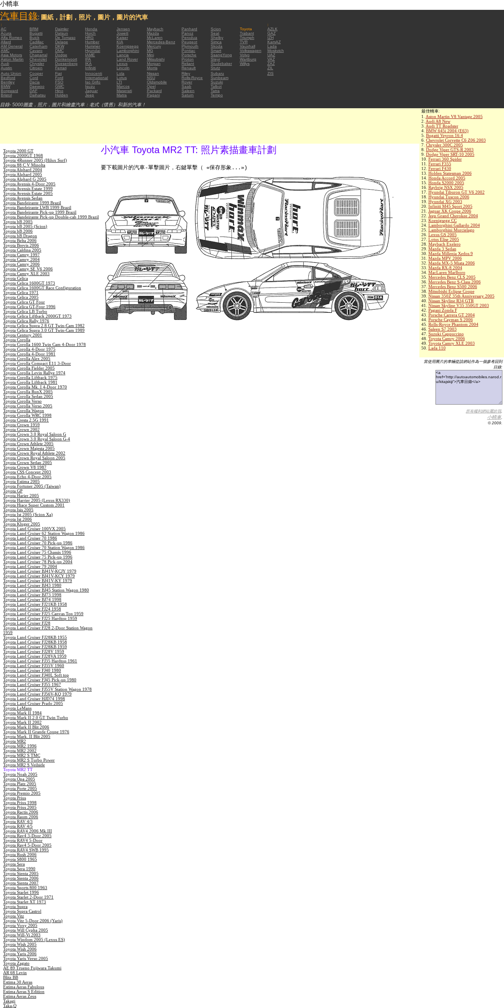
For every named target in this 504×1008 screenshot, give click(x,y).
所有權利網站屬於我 (483, 411)
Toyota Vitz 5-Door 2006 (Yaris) (33, 920)
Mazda (153, 33)
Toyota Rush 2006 (20, 854)
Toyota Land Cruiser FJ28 (26, 623)
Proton (188, 59)
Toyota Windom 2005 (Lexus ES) (34, 939)
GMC (59, 86)
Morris (152, 68)
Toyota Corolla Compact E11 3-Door (37, 363)
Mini (150, 55)
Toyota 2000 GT (18, 150)
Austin (6, 68)
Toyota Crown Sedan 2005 (27, 462)
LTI (119, 82)
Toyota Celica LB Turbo (25, 311)
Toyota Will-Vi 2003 (22, 934)
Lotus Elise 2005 (443, 239)
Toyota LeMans (17, 708)
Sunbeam (219, 78)
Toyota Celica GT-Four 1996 (29, 306)
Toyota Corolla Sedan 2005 (28, 396)
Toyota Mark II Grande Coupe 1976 (36, 731)
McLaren (155, 37)
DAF (33, 91)
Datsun (61, 33)
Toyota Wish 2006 (20, 949)
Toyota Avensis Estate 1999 (28, 188)
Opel (151, 86)
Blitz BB (10, 977)
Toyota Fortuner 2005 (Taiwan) (32, 486)
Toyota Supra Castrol (22, 911)
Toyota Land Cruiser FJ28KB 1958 (35, 642)
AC (3, 29)
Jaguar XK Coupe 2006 (449, 211)
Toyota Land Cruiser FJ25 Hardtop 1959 (40, 618)
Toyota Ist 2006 (17, 519)
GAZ (271, 33)
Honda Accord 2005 (446, 178)
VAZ (271, 59)
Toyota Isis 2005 (18, 509)
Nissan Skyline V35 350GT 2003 (458, 305)
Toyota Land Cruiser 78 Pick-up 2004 (37, 561)
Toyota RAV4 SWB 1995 (26, 849)
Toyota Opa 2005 (19, 779)
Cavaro (36, 50)
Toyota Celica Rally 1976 (26, 320)
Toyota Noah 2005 (20, 774)
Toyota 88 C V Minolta (24, 165)
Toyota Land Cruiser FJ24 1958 (32, 609)
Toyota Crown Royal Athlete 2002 (34, 453)
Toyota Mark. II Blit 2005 (26, 736)
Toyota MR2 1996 (20, 746)
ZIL (270, 68)
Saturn (188, 95)
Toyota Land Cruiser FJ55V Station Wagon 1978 (47, 689)
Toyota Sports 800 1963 (25, 887)
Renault (189, 68)
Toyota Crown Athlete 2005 (28, 443)
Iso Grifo (92, 82)
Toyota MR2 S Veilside (24, 764)
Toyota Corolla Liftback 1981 (30, 382)
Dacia (35, 82)
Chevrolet (38, 59)
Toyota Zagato (16, 963)
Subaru (217, 73)
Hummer (92, 46)
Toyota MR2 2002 (20, 750)
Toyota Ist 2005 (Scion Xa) (28, 514)
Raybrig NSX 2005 (445, 187)
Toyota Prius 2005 (20, 807)
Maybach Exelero (444, 244)
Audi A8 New (438, 121)
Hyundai (92, 50)
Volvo (245, 55)
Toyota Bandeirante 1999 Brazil (32, 202)
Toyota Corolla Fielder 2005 (29, 368)
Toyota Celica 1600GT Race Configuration (42, 287)
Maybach (155, 29)
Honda (91, 29)
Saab (186, 86)
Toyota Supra (15, 906)
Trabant (247, 33)
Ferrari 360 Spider (445, 159)
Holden (61, 95)
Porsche (189, 55)
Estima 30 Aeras (17, 982)
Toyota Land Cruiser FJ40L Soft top (36, 675)
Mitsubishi (156, 59)
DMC (59, 50)
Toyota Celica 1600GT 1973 (29, 283)
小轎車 (494, 417)
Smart (216, 50)
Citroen (36, 68)
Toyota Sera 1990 (19, 868)
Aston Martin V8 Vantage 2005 (454, 116)
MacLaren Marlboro (446, 272)
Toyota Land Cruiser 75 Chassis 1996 (37, 552)
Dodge (61, 55)
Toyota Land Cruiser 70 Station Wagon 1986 (44, 547)
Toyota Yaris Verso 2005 (25, 958)
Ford (59, 78)
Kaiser (122, 37)
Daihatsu (38, 95)
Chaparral (38, 55)
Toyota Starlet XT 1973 (24, 901)
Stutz (215, 68)
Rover (187, 82)
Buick (34, 37)
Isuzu (90, 86)
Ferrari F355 (439, 163)
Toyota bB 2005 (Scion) (25, 226)
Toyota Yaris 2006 (20, 953)
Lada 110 (437, 348)
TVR (244, 42)
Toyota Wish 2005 (20, 944)
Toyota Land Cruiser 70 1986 (30, 538)
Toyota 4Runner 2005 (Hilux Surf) (35, 160)
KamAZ (274, 42)
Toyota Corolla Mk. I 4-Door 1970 (35, 387)
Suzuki (217, 82)
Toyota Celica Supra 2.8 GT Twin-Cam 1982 (44, 325)
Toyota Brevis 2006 (21, 245)
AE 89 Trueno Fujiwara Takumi (32, 967)
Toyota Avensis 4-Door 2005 (29, 183)
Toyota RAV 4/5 (18, 826)
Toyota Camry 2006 (446, 338)
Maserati (124, 91)
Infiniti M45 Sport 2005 (450, 206)
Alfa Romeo (11, 37)
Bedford (8, 78)
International (96, 78)
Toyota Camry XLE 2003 (451, 343)
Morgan (154, 63)
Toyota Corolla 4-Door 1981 (29, 353)
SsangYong (221, 55)
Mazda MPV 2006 (445, 258)
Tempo (217, 95)
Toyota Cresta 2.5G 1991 (26, 420)
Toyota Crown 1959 (21, 424)
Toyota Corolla (16, 339)
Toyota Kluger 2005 (21, 524)
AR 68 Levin (15, 972)
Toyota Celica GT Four (24, 302)
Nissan (153, 73)
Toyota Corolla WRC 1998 (27, 415)
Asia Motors (11, 55)
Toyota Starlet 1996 (21, 892)
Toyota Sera (14, 864)
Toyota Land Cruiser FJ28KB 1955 (35, 637)
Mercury (154, 46)
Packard (154, 91)
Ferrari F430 (439, 168)
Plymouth (190, 46)
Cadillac (37, 42)
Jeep (89, 95)
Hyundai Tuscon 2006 (448, 196)
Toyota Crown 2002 (21, 429)
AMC (5, 50)
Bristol (6, 95)
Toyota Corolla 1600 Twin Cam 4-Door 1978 (44, 344)
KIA (120, 42)
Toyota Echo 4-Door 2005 (27, 476)
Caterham (38, 46)
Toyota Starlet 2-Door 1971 (28, 897)
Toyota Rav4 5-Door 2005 (27, 845)
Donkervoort (66, 59)
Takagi (9, 1001)
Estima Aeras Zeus (19, 996)
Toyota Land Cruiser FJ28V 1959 (33, 651)
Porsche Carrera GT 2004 (451, 315)
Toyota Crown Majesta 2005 (29, 448)
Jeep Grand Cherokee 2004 (453, 215)
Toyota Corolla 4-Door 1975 (29, 349)
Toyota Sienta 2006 (21, 878)
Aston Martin (12, 59)
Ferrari (61, 68)
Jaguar (91, 91)
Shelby (217, 37)
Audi (5, 63)
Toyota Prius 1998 (20, 802)
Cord (34, 78)
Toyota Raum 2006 (20, 816)
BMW (5, 86)
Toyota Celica (15, 278)
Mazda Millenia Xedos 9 (450, 253)
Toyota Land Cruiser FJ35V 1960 (33, 665)
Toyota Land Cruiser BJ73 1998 (32, 594)
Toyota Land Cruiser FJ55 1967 (32, 684)
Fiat (58, 73)
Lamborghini (128, 50)
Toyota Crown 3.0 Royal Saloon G (34, 434)
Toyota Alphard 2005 (22, 174)
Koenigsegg (128, 46)
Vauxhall (247, 46)
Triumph (247, 37)
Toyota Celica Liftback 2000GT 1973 (37, 316)
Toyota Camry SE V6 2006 (28, 268)
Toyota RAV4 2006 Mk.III (27, 831)
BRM (34, 29)
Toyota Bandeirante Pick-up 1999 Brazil (39, 212)
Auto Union (11, 73)
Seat (215, 33)
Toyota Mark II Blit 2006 (26, 727)
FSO (59, 82)
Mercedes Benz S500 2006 (452, 286)
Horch (90, 33)
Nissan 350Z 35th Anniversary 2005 (461, 296)
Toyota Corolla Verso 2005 (27, 405)
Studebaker (221, 63)
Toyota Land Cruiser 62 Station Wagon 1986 (44, 533)
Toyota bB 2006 (18, 231)
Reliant (188, 63)
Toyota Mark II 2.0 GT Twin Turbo (35, 717)
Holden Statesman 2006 (450, 173)
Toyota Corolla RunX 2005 (28, 391)
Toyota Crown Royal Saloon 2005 (34, 457)
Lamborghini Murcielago (451, 229)
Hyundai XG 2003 (445, 201)
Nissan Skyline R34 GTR (451, 300)
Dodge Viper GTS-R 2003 (450, 149)
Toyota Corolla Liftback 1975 (30, 377)
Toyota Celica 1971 (21, 292)
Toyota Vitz (13, 916)
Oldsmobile (157, 82)
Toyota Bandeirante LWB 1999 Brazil (37, 207)
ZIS (270, 73)
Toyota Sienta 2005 (21, 873)
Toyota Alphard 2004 (22, 169)
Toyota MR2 (14, 741)
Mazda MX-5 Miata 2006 (451, 263)
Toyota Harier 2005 (21, 495)
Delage (61, 42)
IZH (270, 37)
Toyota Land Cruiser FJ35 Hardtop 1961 (40, 660)
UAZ (271, 55)
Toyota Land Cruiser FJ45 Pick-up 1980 (39, 679)
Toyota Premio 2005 (22, 793)
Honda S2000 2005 (446, 182)
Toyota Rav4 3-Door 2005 (27, 835)
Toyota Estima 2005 (21, 481)
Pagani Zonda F (442, 310)
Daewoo (37, 86)
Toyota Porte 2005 (20, 788)
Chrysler (37, 63)
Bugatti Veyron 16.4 (444, 135)
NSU (151, 78)
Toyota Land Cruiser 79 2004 (30, 566)
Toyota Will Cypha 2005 (25, 930)
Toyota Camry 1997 (21, 254)
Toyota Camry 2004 (21, 259)
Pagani (153, 95)
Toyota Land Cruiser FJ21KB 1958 (35, 604)
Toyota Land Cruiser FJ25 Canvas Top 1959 (43, 613)
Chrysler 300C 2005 (444, 144)
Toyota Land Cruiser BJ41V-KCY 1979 (39, 575)
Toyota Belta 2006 (20, 240)
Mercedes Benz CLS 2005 (452, 277)
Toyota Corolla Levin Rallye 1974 (34, 372)
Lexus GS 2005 (442, 234)
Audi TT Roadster (442, 126)
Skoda (216, 46)
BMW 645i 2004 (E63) (447, 130)
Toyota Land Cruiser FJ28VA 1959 (35, 656)
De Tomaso (65, 37)
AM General (11, 46)
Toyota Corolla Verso (22, 401)
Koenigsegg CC (442, 220)
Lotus (122, 78)
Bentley (8, 82)
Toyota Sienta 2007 (21, 882)
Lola (120, 73)
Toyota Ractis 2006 (20, 812)
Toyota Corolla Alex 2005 (26, 358)
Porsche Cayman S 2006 (450, 319)
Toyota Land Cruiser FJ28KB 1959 (35, 646)
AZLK (272, 29)
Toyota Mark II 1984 (22, 712)
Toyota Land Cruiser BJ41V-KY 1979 (37, 580)
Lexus (122, 63)
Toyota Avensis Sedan (23, 198)
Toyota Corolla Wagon (23, 410)
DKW (59, 46)
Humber (92, 42)
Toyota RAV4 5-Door (23, 840)
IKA (88, 63)
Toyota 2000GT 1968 (23, 155)
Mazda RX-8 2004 (445, 267)
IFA (88, 59)
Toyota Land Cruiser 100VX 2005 (34, 528)
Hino (59, 91)
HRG (89, 37)
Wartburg (248, 59)
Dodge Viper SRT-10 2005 (450, 154)
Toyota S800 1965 (20, 859)
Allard (6, 42)
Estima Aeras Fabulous (23, 986)
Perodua (189, 37)
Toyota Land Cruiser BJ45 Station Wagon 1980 (46, 590)
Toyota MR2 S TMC (21, 755)
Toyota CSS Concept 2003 (27, 472)
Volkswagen (250, 50)
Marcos (123, 86)
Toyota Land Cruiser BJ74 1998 (32, 599)
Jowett (122, 33)
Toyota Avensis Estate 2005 (28, 193)
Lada (272, 46)
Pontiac (188, 50)
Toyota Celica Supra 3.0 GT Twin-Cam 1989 (44, 330)
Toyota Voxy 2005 (20, 925)
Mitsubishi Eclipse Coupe (451, 291)
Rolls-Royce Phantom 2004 (453, 324)
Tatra (215, 91)
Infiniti (90, 68)
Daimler (62, 29)
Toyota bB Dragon (20, 235)
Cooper (36, 73)
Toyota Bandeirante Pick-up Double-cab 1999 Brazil (51, 217)
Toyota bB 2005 (18, 221)
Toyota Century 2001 (22, 335)
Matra (122, 95)
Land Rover (127, 59)
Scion (216, 29)
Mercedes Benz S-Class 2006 (454, 281)
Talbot (216, 86)
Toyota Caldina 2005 (22, 250)
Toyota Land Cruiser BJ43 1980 (32, 585)
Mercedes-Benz (161, 42)
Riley (186, 73)
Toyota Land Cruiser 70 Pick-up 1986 (37, 542)
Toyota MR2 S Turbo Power (29, 760)
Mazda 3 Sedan (442, 248)
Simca (216, 42)
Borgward (9, 91)
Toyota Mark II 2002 (22, 722)
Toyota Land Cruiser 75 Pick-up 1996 (37, 557)
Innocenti (93, 73)
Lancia (123, 55)
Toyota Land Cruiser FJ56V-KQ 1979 (37, 694)
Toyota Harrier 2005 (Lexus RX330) (36, 500)
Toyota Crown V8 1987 (24, 467)
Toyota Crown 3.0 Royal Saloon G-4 (36, 438)
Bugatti (36, 33)
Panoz (187, 33)
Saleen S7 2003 (442, 329)
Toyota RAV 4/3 (18, 821)
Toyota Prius (14, 797)
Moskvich (275, 50)
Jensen (123, 29)
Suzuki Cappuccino (446, 333)
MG (150, 50)
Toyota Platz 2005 (19, 783)
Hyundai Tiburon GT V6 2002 (456, 192)
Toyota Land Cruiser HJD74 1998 (34, 698)
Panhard (189, 29)
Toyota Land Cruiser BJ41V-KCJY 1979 (39, 571)
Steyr (215, 59)
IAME (90, 55)
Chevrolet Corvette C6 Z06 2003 (456, 140)
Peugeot (189, 42)
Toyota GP (12, 490)
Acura (6, 33)
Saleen (188, 91)
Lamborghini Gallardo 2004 (454, 225)
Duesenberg (66, 63)
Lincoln (123, 68)
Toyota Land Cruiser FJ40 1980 (32, 670)
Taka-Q (10, 1005)
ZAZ (271, 63)
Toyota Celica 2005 (21, 297)
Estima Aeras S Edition (23, 991)
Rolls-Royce (192, 78)
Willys (245, 63)
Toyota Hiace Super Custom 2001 (34, 505)
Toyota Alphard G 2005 (24, 179)
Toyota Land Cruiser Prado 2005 (33, 703)
